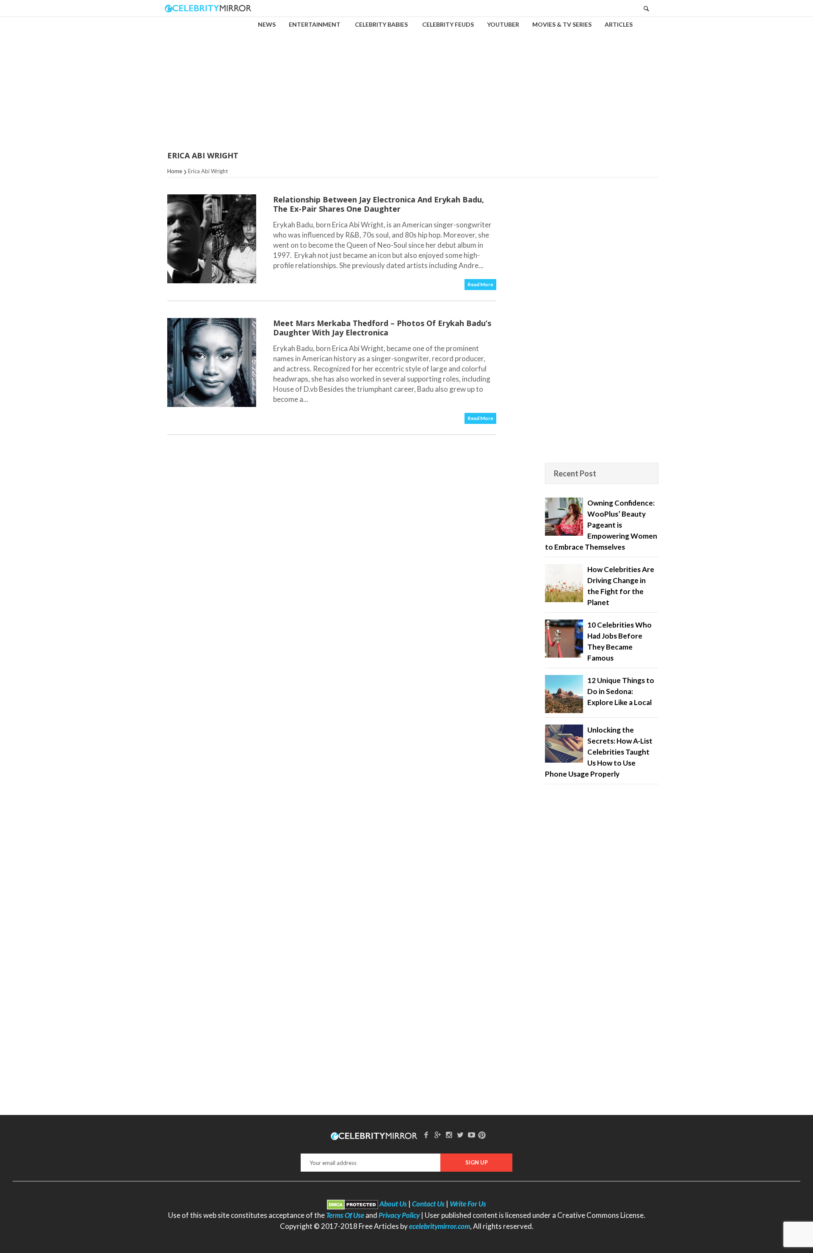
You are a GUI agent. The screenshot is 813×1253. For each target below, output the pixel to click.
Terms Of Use (345, 1215)
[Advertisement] (406, 78)
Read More (480, 284)
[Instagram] (449, 1134)
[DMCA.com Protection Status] (352, 1203)
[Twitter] (460, 1134)
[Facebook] (426, 1134)
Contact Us (428, 1203)
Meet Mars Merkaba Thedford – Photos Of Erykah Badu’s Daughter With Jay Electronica (382, 327)
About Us (393, 1203)
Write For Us (468, 1203)
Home (174, 171)
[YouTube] (472, 1134)
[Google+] (437, 1134)
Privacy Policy (399, 1215)
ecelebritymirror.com (439, 1226)
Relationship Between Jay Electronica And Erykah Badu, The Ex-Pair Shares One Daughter (378, 204)
